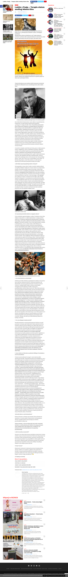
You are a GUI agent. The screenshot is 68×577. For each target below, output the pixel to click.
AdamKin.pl (17, 17)
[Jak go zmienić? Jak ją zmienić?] (8, 10)
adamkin (23, 469)
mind (36, 469)
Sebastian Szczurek (29, 554)
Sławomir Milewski (29, 504)
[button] (1, 6)
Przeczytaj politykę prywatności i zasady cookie (58, 575)
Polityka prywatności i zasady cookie (40, 568)
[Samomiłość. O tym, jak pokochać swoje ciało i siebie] (8, 39)
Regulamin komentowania (15, 568)
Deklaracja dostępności (52, 568)
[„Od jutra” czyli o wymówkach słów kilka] (8, 29)
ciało (28, 469)
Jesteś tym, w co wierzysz (6, 22)
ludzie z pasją (32, 469)
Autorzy (8, 568)
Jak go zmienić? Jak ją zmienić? (7, 12)
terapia (40, 469)
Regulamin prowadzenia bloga (26, 568)
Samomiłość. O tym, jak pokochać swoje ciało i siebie (7, 41)
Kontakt (60, 568)
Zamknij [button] (44, 575)
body (26, 469)
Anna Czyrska (22, 11)
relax (38, 469)
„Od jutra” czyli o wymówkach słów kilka (7, 31)
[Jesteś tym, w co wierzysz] (8, 20)
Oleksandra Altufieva (29, 542)
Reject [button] (48, 575)
